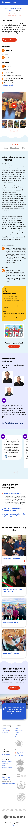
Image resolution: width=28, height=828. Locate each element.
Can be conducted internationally (7, 86)
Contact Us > (14, 346)
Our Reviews (5, 732)
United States (19, 730)
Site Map (19, 825)
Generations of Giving (10, 622)
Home (6, 8)
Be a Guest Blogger (7, 767)
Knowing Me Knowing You (11, 558)
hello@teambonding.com (8, 783)
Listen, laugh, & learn (20, 753)
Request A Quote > (9, 40)
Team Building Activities (16, 8)
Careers (4, 728)
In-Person (11, 10)
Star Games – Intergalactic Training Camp (12, 590)
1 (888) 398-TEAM (6, 777)
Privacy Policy (10, 825)
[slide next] (16, 131)
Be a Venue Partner (7, 761)
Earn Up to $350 (6, 754)
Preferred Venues (20, 737)
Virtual (17, 728)
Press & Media (6, 730)
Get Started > (14, 688)
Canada (17, 732)
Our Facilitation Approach (13, 423)
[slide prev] (12, 131)
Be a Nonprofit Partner (5, 764)
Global (17, 734)
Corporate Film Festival (11, 653)
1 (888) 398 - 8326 (6, 779)
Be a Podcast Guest (20, 756)
